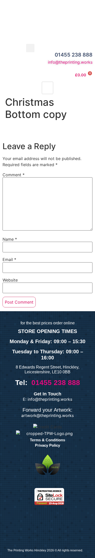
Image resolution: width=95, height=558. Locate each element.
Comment (14, 175)
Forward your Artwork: (47, 410)
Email (9, 259)
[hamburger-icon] (47, 88)
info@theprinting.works (70, 62)
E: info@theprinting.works (47, 399)
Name (10, 239)
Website (10, 280)
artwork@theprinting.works (47, 415)
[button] (30, 48)
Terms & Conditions (47, 440)
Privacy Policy (47, 445)
